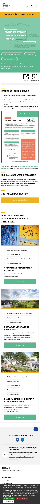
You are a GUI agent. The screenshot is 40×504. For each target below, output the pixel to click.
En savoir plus (20, 282)
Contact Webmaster (7, 483)
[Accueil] (7, 5)
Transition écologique (13, 254)
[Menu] (36, 6)
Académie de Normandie (14, 322)
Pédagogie (30, 54)
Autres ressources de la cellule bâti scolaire (19, 313)
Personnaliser (8, 501)
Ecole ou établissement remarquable (17, 250)
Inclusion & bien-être (13, 381)
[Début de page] (35, 429)
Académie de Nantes (13, 394)
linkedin (22, 440)
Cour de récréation (9, 59)
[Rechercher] (27, 6)
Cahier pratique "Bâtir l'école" (12, 54)
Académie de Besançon (14, 263)
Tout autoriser (9, 499)
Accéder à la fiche (21, 200)
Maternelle (24, 390)
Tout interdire (22, 499)
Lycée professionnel (13, 318)
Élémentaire (10, 259)
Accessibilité (31, 6)
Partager (26, 80)
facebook (17, 440)
